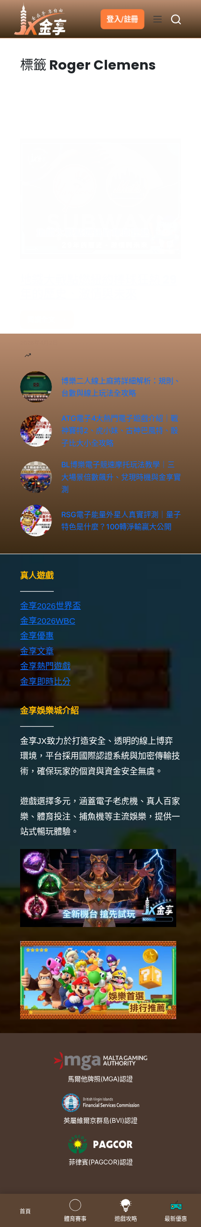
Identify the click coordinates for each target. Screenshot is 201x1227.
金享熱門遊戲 (45, 666)
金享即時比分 (45, 681)
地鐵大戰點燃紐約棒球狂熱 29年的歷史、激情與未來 (98, 286)
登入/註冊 (122, 19)
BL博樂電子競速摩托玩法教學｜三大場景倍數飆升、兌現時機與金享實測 (121, 477)
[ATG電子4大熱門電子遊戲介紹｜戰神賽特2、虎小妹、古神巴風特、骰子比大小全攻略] (36, 431)
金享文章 (37, 651)
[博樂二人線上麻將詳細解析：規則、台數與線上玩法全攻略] (36, 387)
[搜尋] (176, 19)
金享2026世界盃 (50, 606)
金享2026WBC (47, 621)
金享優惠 (37, 636)
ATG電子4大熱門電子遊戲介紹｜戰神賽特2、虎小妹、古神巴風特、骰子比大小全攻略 (119, 431)
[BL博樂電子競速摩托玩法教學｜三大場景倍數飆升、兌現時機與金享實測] (36, 477)
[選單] (157, 19)
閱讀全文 (44, 322)
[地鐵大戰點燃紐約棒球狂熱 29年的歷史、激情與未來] (100, 198)
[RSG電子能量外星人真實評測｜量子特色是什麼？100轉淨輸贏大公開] (36, 520)
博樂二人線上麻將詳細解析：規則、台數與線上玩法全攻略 (121, 387)
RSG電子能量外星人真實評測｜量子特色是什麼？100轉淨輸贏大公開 (121, 520)
